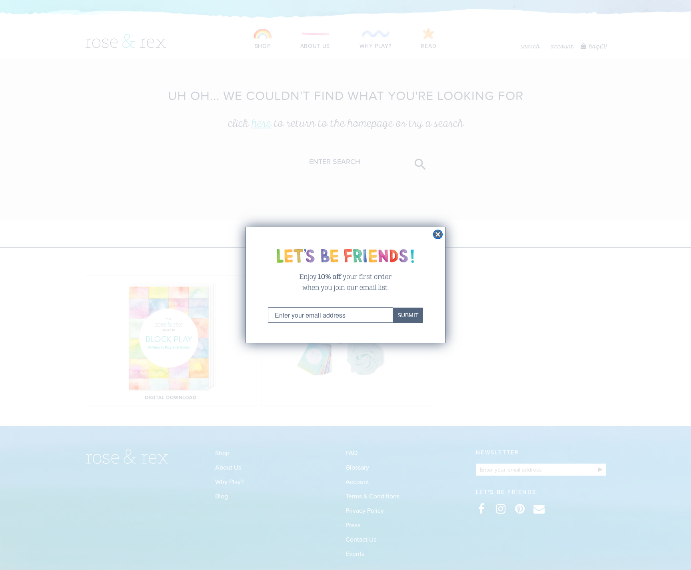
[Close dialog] (437, 234)
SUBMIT (408, 315)
